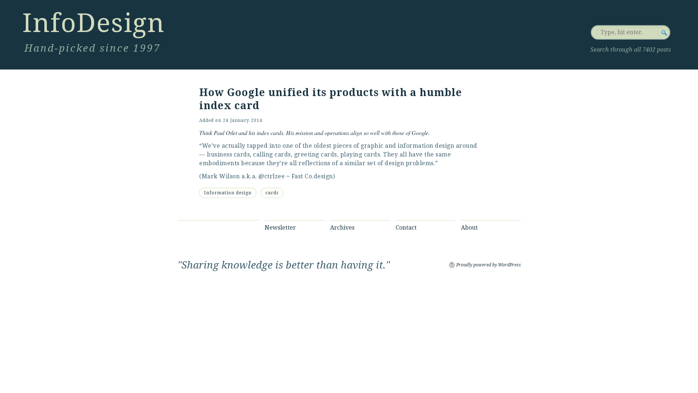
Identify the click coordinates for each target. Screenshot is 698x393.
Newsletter (280, 227)
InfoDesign (93, 23)
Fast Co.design (312, 176)
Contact (406, 227)
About (469, 227)
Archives (342, 227)
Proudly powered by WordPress (488, 264)
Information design (228, 192)
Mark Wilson (221, 176)
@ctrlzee (271, 176)
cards (271, 192)
